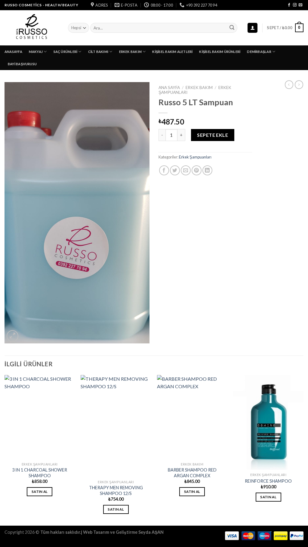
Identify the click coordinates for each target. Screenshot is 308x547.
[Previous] (4, 449)
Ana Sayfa (169, 87)
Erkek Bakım (130, 52)
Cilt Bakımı (98, 52)
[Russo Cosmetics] (32, 28)
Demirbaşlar (259, 52)
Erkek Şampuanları (195, 157)
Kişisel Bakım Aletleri (172, 52)
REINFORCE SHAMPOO (268, 481)
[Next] (303, 449)
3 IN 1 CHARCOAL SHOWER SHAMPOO (39, 472)
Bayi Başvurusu (22, 64)
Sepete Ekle (212, 135)
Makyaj (36, 52)
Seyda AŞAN (151, 532)
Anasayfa (13, 52)
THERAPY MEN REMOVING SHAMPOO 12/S (116, 490)
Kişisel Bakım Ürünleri (219, 52)
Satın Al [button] (40, 491)
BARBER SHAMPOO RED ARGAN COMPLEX (192, 472)
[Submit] (232, 28)
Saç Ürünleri (66, 52)
